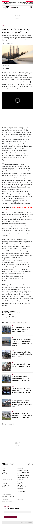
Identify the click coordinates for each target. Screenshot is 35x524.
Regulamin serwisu (22, 473)
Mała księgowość (22, 486)
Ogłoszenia (5, 483)
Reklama (4, 482)
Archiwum (5, 486)
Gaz (3, 25)
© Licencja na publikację (8, 311)
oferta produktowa (7, 501)
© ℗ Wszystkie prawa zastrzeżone (11, 312)
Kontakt (4, 472)
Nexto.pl (20, 485)
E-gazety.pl (20, 483)
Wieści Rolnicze (21, 490)
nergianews (14, 7)
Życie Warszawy (22, 491)
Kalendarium (21, 499)
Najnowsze (19, 322)
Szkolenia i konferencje (8, 496)
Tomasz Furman (6, 68)
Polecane (12, 322)
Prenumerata (5, 485)
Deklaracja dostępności (23, 477)
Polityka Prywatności (23, 470)
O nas (3, 470)
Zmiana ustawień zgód (23, 472)
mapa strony (5, 499)
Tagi (25, 322)
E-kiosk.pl (20, 482)
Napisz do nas (5, 473)
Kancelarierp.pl (21, 488)
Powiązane (5, 322)
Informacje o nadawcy (23, 475)
